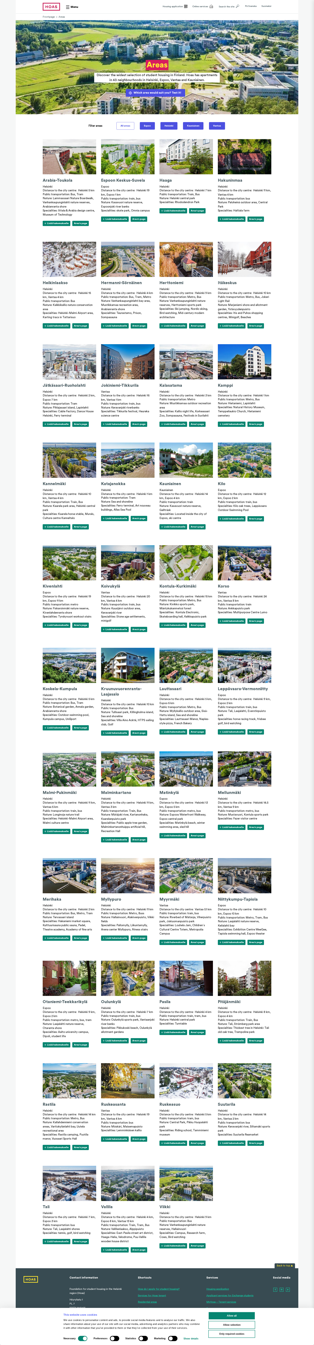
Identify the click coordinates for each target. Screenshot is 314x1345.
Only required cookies (231, 1333)
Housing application (217, 1289)
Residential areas (147, 1302)
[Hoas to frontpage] (51, 7)
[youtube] (288, 1289)
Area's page (81, 224)
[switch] (114, 1338)
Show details (190, 1338)
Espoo (147, 126)
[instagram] (281, 1289)
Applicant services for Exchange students (229, 1295)
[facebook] (275, 1289)
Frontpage (49, 17)
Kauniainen (193, 126)
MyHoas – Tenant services (221, 1302)
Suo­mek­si (266, 6)
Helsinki (169, 126)
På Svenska (251, 6)
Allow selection (232, 1324)
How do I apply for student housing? (159, 1289)
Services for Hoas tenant (152, 1295)
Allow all (232, 1315)
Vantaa (217, 126)
